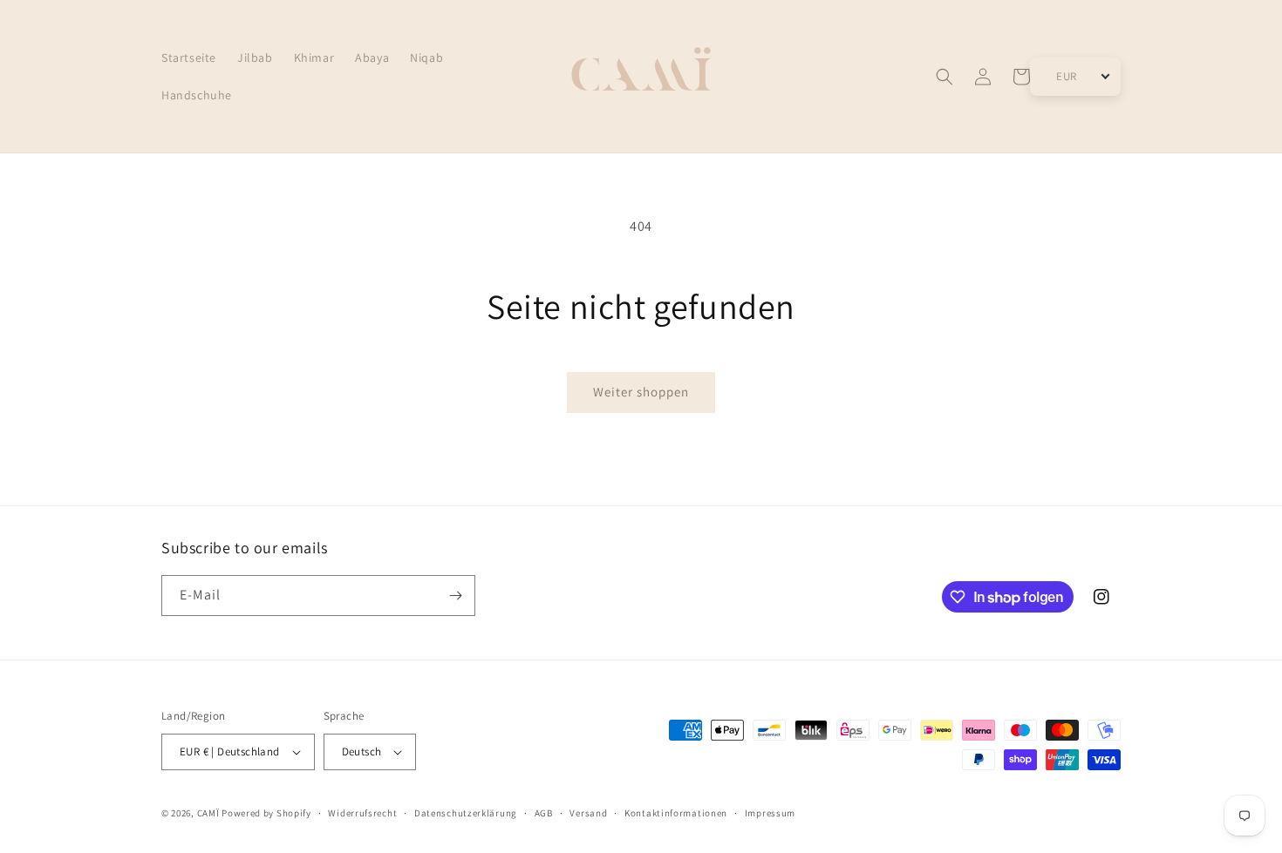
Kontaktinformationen (675, 813)
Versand (588, 813)
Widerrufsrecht (362, 813)
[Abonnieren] (455, 595)
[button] (944, 77)
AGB (544, 813)
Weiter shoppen (641, 391)
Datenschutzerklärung (465, 813)
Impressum (770, 813)
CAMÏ (208, 813)
